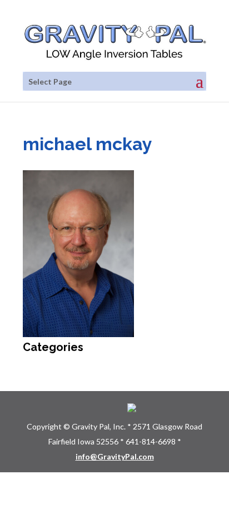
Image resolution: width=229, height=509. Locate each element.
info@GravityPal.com (115, 456)
